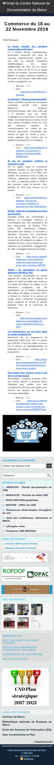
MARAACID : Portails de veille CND (27, 495)
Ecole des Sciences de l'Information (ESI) (27, 729)
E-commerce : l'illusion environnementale (27, 99)
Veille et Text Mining (15, 659)
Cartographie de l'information (22, 654)
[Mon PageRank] (42, 741)
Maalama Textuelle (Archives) (20, 548)
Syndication (28, 759)
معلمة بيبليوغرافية (15, 526)
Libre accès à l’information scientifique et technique (19, 648)
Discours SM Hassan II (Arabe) (21, 543)
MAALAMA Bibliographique (22, 500)
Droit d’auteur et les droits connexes (20, 641)
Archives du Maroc (13, 716)
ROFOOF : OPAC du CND (21, 505)
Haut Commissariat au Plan (18, 734)
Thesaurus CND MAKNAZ (21, 531)
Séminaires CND (12, 636)
